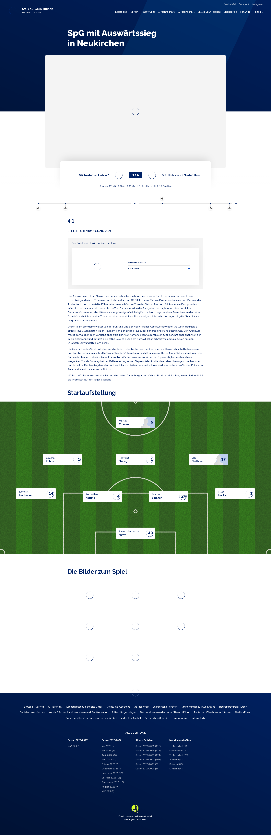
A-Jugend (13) (176, 759)
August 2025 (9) (110, 786)
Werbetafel (230, 4)
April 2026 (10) (109, 755)
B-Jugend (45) (176, 764)
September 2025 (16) (113, 782)
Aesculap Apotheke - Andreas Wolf (128, 706)
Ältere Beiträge (144, 740)
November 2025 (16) (112, 773)
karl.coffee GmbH (131, 718)
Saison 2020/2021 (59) (147, 764)
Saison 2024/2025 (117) (148, 746)
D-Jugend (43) (176, 768)
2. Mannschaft (186, 11)
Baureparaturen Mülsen (233, 706)
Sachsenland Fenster (165, 706)
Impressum (180, 718)
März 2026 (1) (109, 759)
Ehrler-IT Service (34, 706)
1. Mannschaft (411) (179, 746)
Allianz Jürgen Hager (124, 712)
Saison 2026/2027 (78, 740)
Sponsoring (230, 11)
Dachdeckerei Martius (32, 712)
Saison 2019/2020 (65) (147, 768)
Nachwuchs (148, 11)
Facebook (244, 4)
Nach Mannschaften (180, 740)
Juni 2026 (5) (108, 746)
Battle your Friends (209, 11)
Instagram (257, 4)
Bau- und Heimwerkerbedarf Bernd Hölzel (165, 712)
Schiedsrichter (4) (178, 750)
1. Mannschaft (166, 11)
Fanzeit (258, 11)
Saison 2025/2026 (112, 740)
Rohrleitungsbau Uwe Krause (198, 706)
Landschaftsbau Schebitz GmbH (84, 706)
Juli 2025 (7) (108, 791)
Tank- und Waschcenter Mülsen (212, 712)
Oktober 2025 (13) (111, 777)
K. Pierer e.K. (55, 706)
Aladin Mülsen (242, 712)
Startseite (121, 11)
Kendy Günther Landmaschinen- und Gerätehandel (78, 712)
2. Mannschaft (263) (179, 755)
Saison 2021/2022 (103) (148, 759)
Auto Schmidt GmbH (157, 718)
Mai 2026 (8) (108, 750)
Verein (134, 11)
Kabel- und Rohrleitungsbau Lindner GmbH (91, 718)
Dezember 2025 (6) (112, 768)
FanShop (245, 11)
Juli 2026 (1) (74, 746)
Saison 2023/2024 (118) (148, 750)
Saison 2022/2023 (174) (148, 755)
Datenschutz (198, 718)
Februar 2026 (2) (110, 764)
